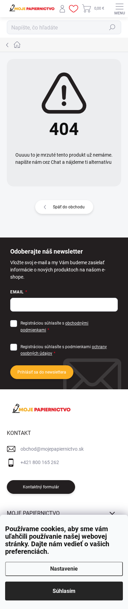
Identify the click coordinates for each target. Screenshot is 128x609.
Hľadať (112, 27)
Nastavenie (64, 568)
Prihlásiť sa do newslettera (41, 372)
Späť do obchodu (69, 207)
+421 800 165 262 (39, 462)
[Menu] (119, 8)
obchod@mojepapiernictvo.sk (52, 449)
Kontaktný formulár (41, 487)
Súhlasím (64, 591)
